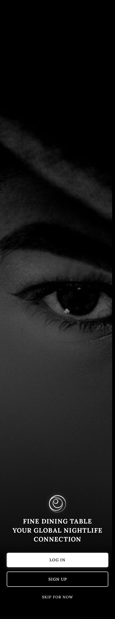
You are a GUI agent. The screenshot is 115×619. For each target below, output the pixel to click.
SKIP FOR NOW (57, 597)
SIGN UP (57, 579)
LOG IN (57, 559)
